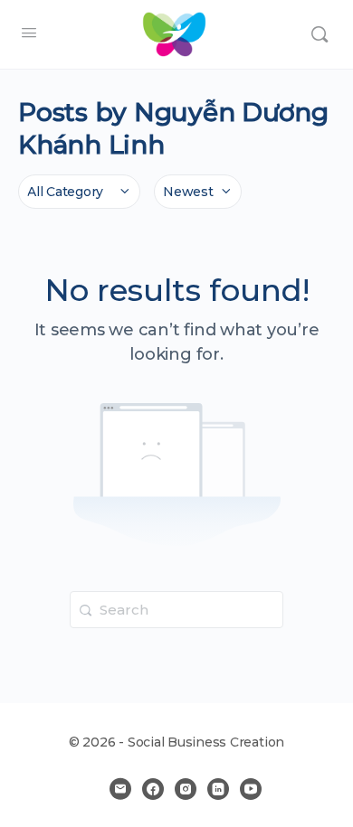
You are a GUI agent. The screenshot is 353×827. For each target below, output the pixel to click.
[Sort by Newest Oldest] (198, 191)
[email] (120, 789)
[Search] (319, 34)
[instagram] (185, 789)
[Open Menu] (29, 32)
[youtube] (251, 789)
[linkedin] (218, 789)
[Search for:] (176, 609)
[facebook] (153, 789)
